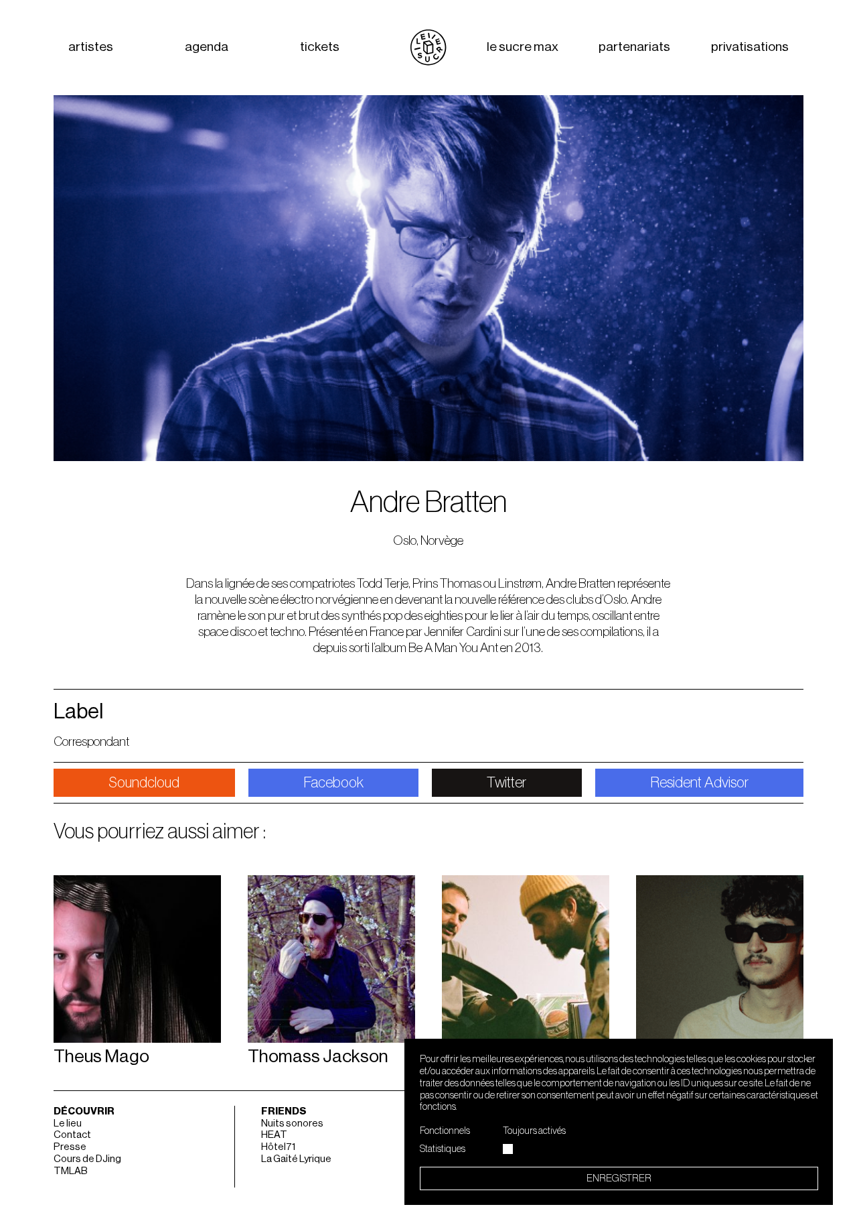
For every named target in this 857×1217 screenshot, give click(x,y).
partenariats (634, 47)
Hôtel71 (278, 1147)
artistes (90, 47)
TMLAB (71, 1171)
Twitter (506, 782)
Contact (72, 1135)
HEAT (274, 1135)
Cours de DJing (87, 1159)
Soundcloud (143, 782)
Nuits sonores (292, 1123)
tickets (319, 47)
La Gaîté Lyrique (296, 1159)
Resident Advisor (699, 782)
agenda (206, 47)
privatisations (750, 47)
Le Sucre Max (522, 47)
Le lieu (68, 1123)
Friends (284, 1111)
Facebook (333, 782)
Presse (70, 1147)
